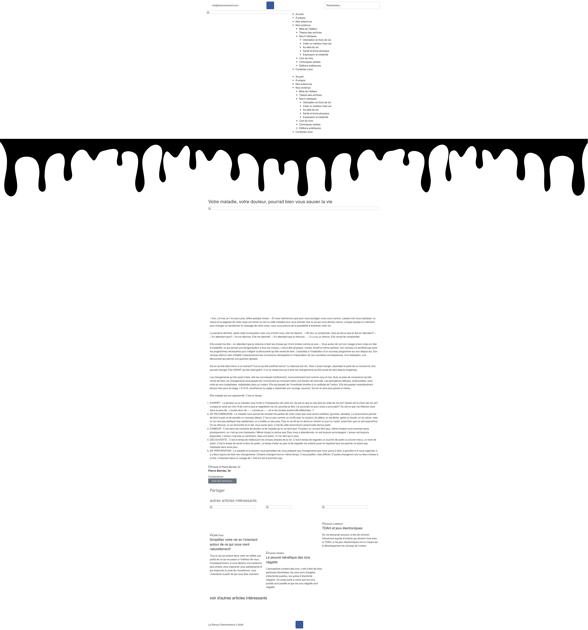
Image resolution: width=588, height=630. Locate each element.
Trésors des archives (310, 32)
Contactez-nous (304, 69)
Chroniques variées (309, 62)
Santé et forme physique (316, 51)
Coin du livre (306, 58)
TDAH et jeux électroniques (342, 527)
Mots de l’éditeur (308, 28)
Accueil (300, 14)
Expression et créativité (315, 54)
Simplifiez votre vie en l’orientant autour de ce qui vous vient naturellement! (233, 544)
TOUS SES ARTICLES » (222, 481)
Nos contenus (303, 25)
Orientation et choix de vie (317, 40)
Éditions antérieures (310, 65)
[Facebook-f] (270, 5)
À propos (300, 17)
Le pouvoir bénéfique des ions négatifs (288, 559)
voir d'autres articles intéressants (238, 597)
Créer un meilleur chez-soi (317, 43)
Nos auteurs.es (304, 21)
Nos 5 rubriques (308, 36)
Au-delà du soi (311, 47)
